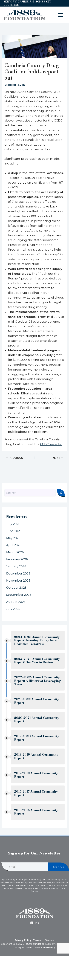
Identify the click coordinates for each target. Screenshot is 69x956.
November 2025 (18, 580)
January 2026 (16, 566)
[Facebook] (31, 923)
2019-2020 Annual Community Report (36, 738)
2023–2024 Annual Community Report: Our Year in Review (37, 661)
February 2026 (17, 559)
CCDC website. (51, 444)
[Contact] (37, 923)
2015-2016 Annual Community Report (36, 812)
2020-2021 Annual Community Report (36, 720)
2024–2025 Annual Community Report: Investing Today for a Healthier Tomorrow (37, 640)
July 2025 (13, 609)
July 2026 (13, 524)
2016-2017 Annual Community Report (36, 793)
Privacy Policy (23, 940)
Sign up (59, 866)
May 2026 (13, 538)
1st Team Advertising (42, 947)
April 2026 (13, 545)
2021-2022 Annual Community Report (36, 701)
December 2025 (18, 573)
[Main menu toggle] (60, 15)
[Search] (60, 493)
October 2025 (16, 587)
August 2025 (15, 601)
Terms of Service (43, 940)
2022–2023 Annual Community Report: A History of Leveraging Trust (37, 680)
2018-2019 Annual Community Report (36, 756)
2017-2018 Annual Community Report (36, 775)
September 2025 (18, 594)
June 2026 (14, 531)
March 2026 (15, 552)
